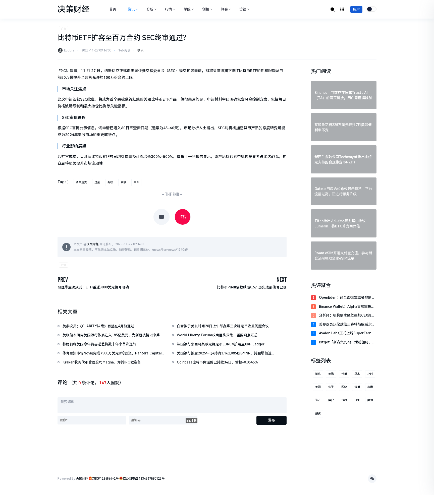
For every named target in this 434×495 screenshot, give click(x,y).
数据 (370, 400)
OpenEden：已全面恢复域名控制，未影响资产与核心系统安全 (347, 297)
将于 (331, 387)
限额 (123, 182)
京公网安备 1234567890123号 (144, 478)
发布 (271, 420)
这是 (97, 182)
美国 (136, 182)
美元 (331, 374)
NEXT (282, 279)
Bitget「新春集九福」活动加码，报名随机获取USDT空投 (347, 342)
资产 (318, 400)
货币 (357, 387)
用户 (356, 9)
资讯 (131, 9)
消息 (318, 374)
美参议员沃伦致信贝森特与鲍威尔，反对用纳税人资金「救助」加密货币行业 (347, 324)
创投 (205, 9)
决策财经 (93, 244)
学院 (187, 9)
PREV (63, 279)
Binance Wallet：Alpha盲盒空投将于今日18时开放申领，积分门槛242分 (347, 306)
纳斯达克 (81, 182)
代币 (344, 374)
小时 (370, 374)
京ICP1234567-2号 (105, 478)
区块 (344, 387)
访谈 (242, 9)
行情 (168, 9)
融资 (318, 413)
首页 (112, 9)
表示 (370, 387)
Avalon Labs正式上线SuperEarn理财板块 (347, 333)
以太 (357, 374)
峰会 (224, 9)
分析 (149, 9)
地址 (357, 400)
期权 (110, 182)
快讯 (140, 50)
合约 (344, 400)
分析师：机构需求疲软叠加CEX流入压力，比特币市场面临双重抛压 (347, 315)
